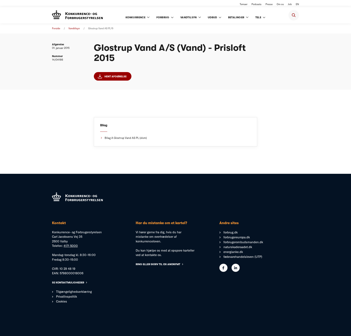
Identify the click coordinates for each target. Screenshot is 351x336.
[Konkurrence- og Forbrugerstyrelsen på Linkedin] (236, 271)
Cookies (61, 301)
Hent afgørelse (115, 76)
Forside (56, 28)
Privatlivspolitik (66, 296)
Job (290, 4)
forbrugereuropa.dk (236, 237)
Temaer (243, 4)
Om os (280, 4)
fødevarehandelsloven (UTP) (242, 257)
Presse (269, 4)
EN (297, 4)
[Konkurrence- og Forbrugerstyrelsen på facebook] (223, 271)
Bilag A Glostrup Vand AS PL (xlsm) (126, 137)
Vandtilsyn (74, 28)
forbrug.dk (230, 232)
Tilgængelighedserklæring (74, 292)
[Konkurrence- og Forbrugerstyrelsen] (77, 15)
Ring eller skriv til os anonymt (158, 264)
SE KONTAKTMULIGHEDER (68, 282)
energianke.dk (233, 252)
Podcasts (256, 4)
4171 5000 (71, 246)
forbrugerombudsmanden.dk (243, 242)
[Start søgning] (293, 15)
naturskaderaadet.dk (237, 247)
